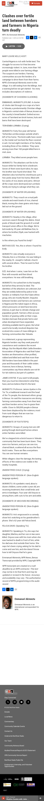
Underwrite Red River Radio (14, 736)
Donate (37, 3)
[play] (3, 798)
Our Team (8, 741)
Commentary (9, 721)
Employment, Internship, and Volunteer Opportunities (18, 765)
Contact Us (8, 731)
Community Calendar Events (15, 726)
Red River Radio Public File (14, 760)
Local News (9, 717)
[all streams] (41, 798)
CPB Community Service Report (16, 755)
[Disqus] (22, 655)
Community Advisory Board (14, 746)
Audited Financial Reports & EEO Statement (20, 750)
